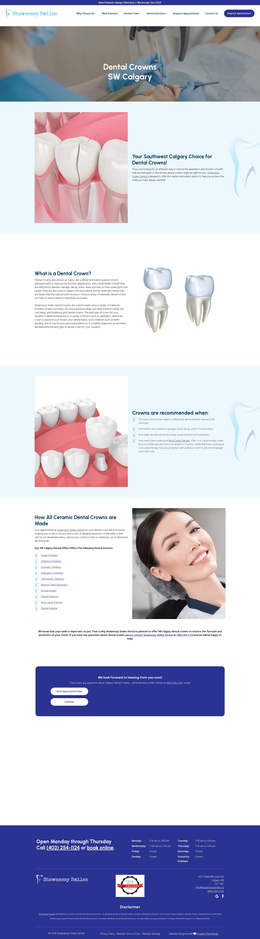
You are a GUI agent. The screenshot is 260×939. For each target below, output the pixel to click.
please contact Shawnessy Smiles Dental (149, 635)
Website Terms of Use (128, 933)
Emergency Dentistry (52, 573)
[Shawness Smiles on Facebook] (223, 896)
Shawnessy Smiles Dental (70, 530)
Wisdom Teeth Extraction (54, 584)
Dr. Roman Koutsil (47, 914)
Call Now (69, 701)
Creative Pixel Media (207, 933)
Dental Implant (49, 590)
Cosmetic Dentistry (51, 567)
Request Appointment (186, 13)
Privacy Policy (107, 933)
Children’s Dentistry (51, 561)
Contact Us (211, 13)
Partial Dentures (49, 596)
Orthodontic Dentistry (52, 578)
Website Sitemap (151, 933)
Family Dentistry (49, 555)
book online (100, 848)
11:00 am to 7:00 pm (160, 846)
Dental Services (156, 13)
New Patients (110, 13)
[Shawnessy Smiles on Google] (217, 896)
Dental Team (131, 13)
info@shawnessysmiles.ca (210, 887)
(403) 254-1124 (184, 635)
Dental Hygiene (49, 608)
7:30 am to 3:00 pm (159, 840)
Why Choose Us (85, 13)
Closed (152, 851)
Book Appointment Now (69, 691)
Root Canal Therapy (179, 440)
